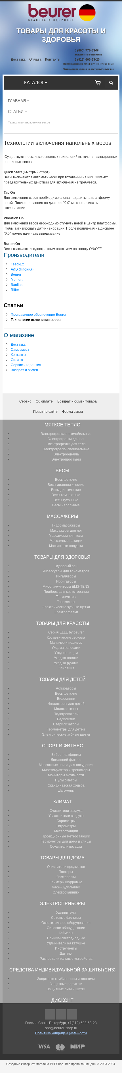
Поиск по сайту (45, 412)
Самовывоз (20, 350)
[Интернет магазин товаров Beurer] (61, 7)
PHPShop (56, 1064)
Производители (24, 255)
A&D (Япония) (22, 269)
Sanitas (16, 285)
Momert (16, 280)
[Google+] (61, 1015)
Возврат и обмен (24, 370)
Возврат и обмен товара (77, 401)
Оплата (35, 59)
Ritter (15, 290)
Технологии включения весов (35, 320)
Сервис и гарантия (26, 365)
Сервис (25, 401)
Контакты (52, 59)
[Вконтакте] (72, 1015)
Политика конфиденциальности (61, 1033)
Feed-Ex (17, 264)
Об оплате (44, 401)
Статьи (16, 111)
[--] (97, 83)
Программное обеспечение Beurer (38, 315)
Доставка (18, 59)
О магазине (19, 335)
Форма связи (72, 412)
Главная (17, 100)
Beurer (16, 274)
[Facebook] (50, 1015)
